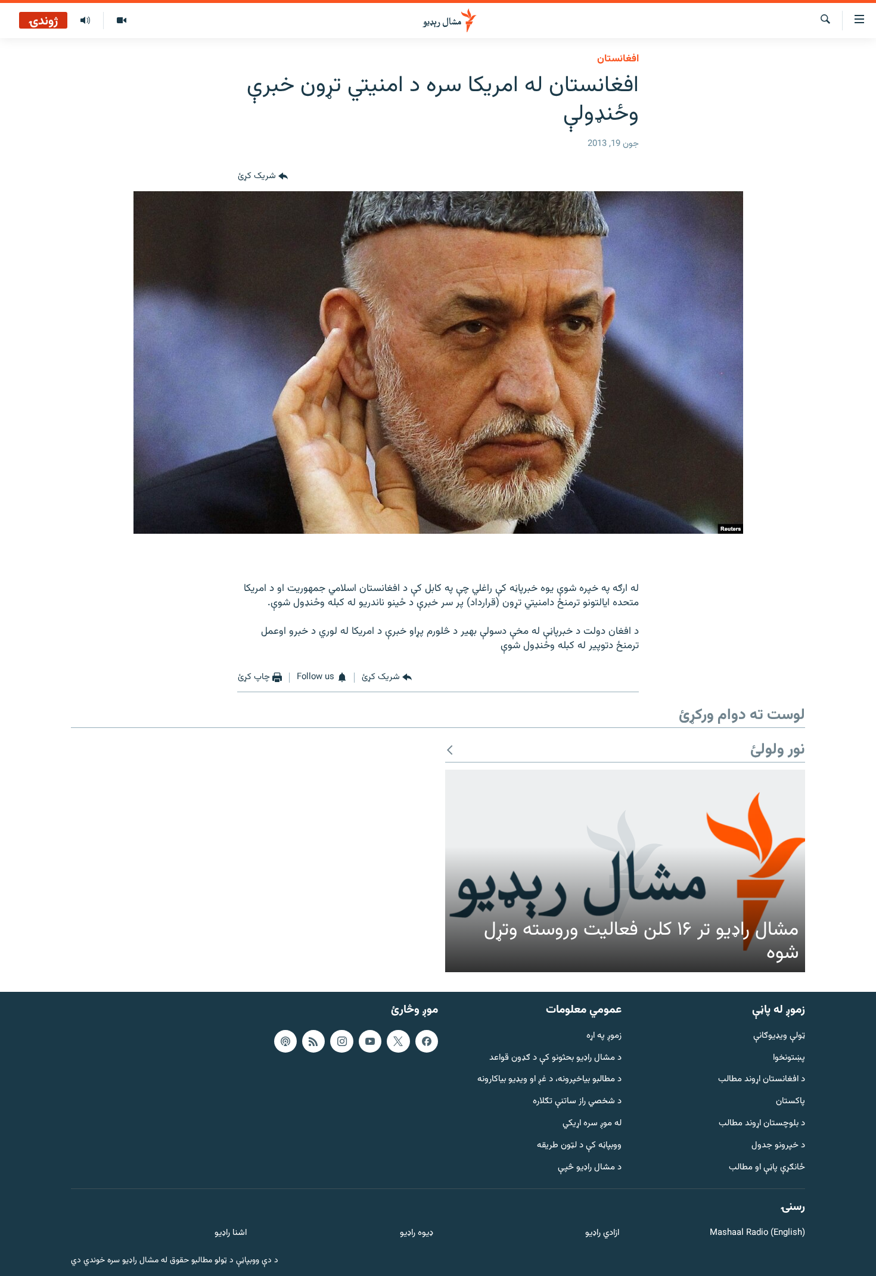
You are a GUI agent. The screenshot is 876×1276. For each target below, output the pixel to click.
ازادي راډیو (602, 1233)
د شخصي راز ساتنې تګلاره (577, 1102)
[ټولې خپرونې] (85, 21)
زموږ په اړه (604, 1036)
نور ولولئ (777, 750)
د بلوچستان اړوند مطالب (762, 1124)
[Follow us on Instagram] (341, 1041)
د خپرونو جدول (778, 1146)
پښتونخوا (789, 1058)
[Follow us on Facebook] (426, 1041)
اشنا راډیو (231, 1233)
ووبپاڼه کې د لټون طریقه (579, 1146)
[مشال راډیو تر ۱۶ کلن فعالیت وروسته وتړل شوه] (625, 871)
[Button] (263, 177)
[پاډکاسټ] (285, 1041)
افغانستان (618, 59)
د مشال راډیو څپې (590, 1168)
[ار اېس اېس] (313, 1041)
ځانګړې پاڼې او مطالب (767, 1168)
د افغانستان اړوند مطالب (761, 1079)
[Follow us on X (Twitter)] (398, 1041)
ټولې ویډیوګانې (779, 1036)
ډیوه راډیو (416, 1233)
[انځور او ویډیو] (121, 21)
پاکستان (790, 1102)
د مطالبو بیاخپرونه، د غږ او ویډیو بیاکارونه (549, 1079)
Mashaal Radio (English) (757, 1233)
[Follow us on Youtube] (370, 1041)
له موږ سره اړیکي (592, 1124)
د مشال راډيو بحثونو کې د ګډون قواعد (555, 1058)
